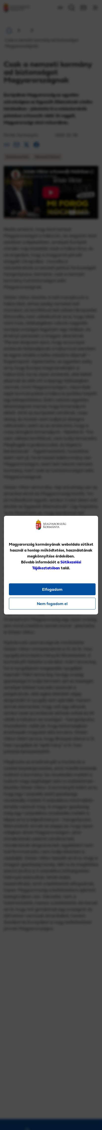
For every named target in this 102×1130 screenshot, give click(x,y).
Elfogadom (52, 589)
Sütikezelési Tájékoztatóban (56, 565)
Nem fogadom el (52, 604)
